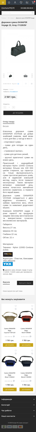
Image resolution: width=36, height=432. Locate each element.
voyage (24, 270)
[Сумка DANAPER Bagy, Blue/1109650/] (9, 361)
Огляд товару (8, 121)
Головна (3, 18)
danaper (18, 270)
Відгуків (6, 126)
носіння (5, 274)
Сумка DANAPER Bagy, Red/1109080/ (26, 330)
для (21, 272)
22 (28, 270)
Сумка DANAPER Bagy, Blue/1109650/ (9, 375)
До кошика (18, 113)
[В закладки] (16, 306)
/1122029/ (6, 272)
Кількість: (6, 104)
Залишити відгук (25, 283)
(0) (18, 84)
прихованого (27, 272)
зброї (10, 274)
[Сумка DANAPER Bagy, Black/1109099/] (26, 361)
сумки (18, 272)
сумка (13, 270)
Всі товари (11, 18)
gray (30, 270)
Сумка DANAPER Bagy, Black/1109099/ (26, 375)
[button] (15, 2)
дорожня (8, 270)
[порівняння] (16, 309)
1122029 (12, 272)
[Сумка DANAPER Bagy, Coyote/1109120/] (9, 317)
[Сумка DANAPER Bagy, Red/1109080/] (26, 317)
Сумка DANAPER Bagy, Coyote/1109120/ (10, 330)
